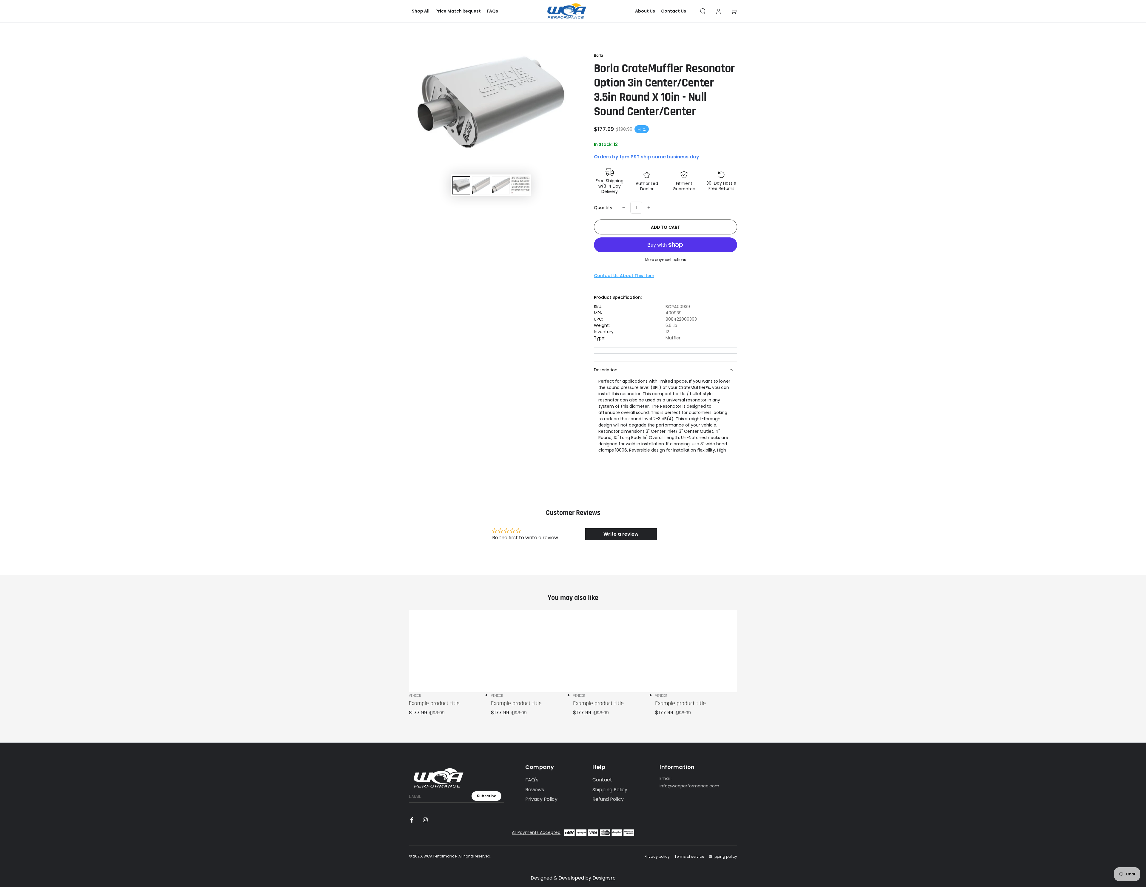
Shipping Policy (609, 789)
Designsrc (604, 877)
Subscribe (486, 795)
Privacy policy (657, 856)
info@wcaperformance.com (689, 786)
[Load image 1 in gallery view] (461, 185)
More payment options (665, 259)
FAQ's (531, 779)
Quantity (603, 208)
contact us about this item (624, 276)
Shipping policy (723, 856)
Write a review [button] (621, 534)
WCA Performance (440, 856)
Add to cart (665, 227)
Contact (602, 779)
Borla (598, 55)
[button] (703, 11)
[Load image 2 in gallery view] (481, 185)
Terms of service (689, 856)
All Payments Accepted (536, 832)
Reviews (534, 789)
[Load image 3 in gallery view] (501, 185)
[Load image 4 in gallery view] (520, 185)
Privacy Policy (541, 799)
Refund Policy (608, 799)
